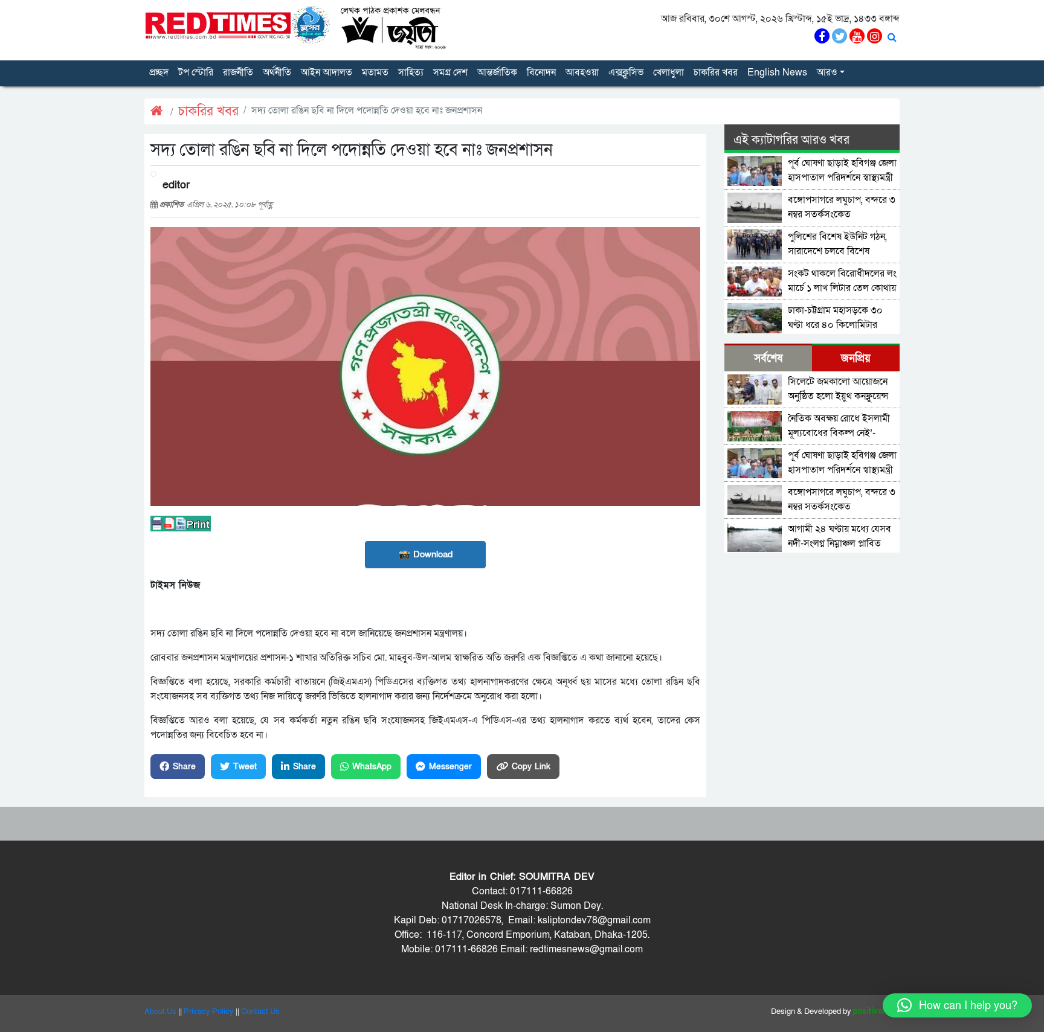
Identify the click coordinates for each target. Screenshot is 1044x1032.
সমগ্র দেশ (450, 72)
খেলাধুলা (668, 72)
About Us (160, 1011)
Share (184, 766)
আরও (827, 72)
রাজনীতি (238, 72)
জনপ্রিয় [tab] (856, 358)
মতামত (375, 72)
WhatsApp (372, 766)
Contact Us (260, 1011)
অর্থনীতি (277, 72)
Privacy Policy (209, 1011)
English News (777, 72)
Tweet (245, 766)
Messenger (450, 766)
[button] (957, 1005)
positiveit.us (876, 1011)
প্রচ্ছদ (159, 72)
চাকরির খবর (716, 72)
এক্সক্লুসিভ (625, 72)
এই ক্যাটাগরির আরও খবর (791, 140)
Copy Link (531, 766)
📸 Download (426, 554)
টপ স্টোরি (195, 72)
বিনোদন (541, 72)
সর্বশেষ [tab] (768, 358)
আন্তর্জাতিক (497, 72)
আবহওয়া (582, 72)
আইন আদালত (326, 72)
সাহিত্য (411, 72)
